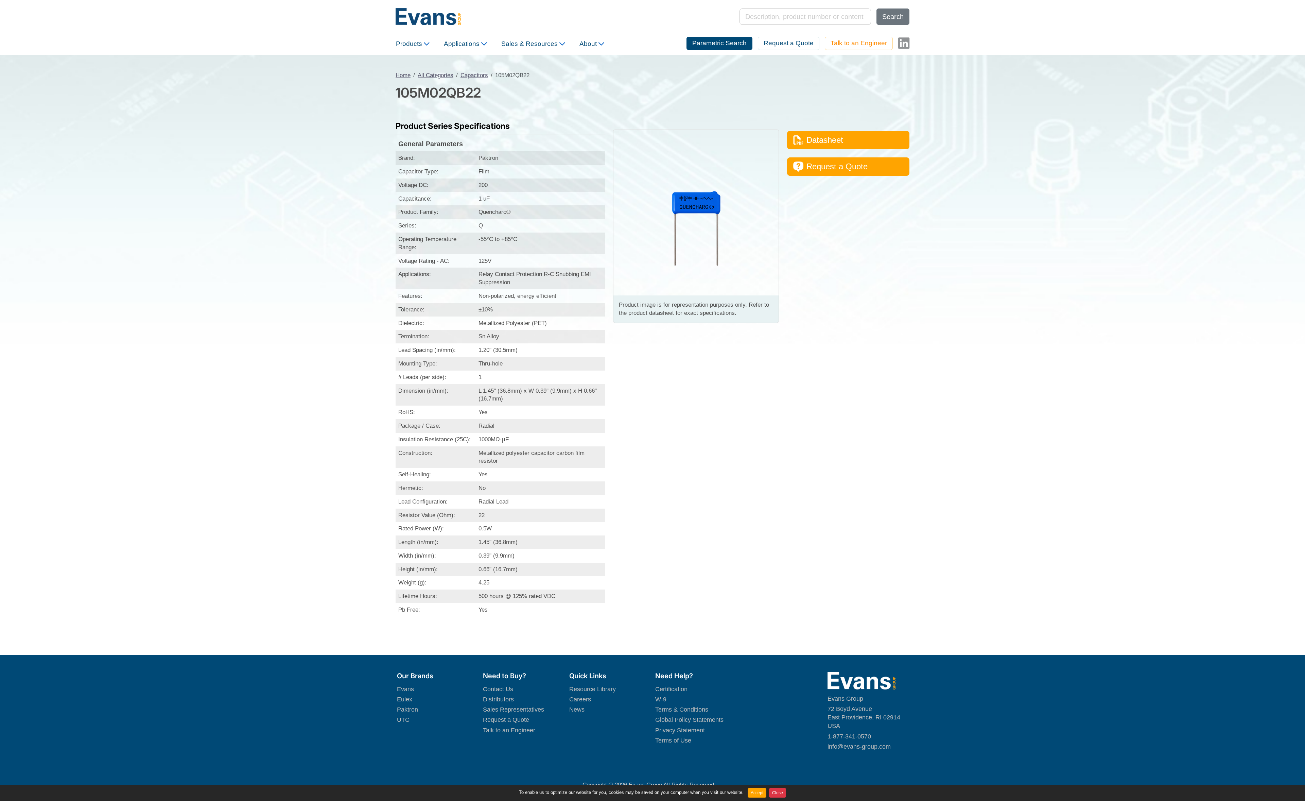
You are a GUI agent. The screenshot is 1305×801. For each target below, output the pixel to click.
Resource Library (592, 689)
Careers (580, 699)
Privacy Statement (680, 730)
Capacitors (474, 75)
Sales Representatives (513, 709)
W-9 (660, 699)
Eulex (404, 699)
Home (403, 75)
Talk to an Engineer (859, 43)
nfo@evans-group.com (860, 746)
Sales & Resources (529, 43)
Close (777, 792)
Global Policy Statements (689, 719)
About (588, 43)
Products (409, 43)
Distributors (498, 699)
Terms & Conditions (681, 709)
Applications (462, 43)
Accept (757, 792)
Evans (405, 689)
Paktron (407, 709)
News (577, 709)
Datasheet (824, 139)
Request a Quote (789, 43)
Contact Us (498, 689)
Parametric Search (719, 43)
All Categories (435, 75)
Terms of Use (673, 740)
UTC (403, 719)
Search (893, 16)
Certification (671, 689)
